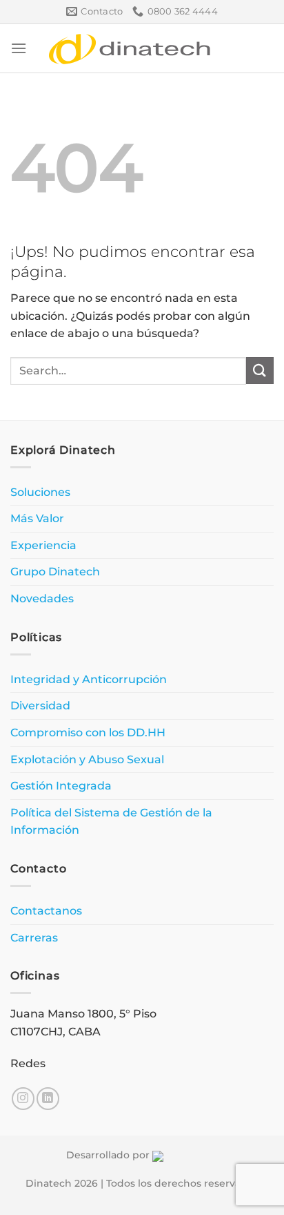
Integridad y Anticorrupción (88, 679)
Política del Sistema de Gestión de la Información (111, 821)
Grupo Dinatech (55, 571)
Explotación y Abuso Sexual (87, 759)
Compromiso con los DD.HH (87, 732)
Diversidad (40, 705)
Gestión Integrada (61, 785)
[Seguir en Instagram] (23, 1098)
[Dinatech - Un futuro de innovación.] (130, 48)
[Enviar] (260, 370)
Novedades (42, 598)
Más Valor (37, 518)
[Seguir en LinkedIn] (48, 1098)
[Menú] (18, 48)
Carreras (34, 937)
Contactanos (46, 910)
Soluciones (40, 492)
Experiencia (43, 545)
